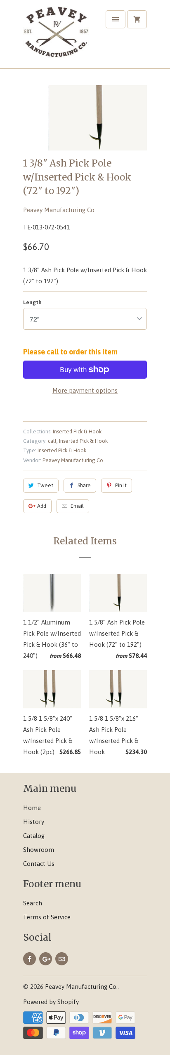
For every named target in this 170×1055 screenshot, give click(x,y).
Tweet (45, 485)
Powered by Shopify (51, 1001)
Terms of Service (47, 917)
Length (32, 302)
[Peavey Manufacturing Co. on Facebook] (29, 958)
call (52, 441)
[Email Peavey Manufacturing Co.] (61, 958)
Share (84, 485)
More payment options (85, 390)
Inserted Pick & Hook (77, 431)
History (33, 821)
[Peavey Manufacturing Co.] (56, 37)
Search (32, 903)
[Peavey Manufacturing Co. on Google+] (45, 958)
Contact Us (38, 863)
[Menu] (115, 19)
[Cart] (137, 19)
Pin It (121, 485)
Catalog (34, 835)
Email (77, 506)
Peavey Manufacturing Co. (59, 209)
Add (41, 506)
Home (32, 807)
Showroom (38, 849)
